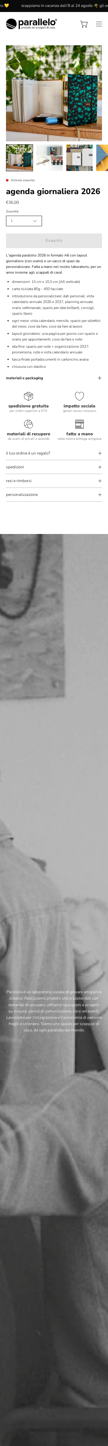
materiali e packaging (24, 378)
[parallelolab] (31, 23)
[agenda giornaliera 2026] (19, 157)
